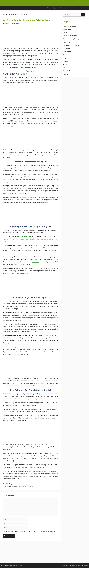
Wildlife (65, 74)
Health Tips (67, 42)
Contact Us (85, 565)
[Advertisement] (30, 36)
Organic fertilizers (49, 188)
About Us (72, 565)
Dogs (6, 483)
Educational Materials (70, 36)
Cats (65, 58)
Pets (9, 483)
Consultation (60, 7)
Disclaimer (78, 565)
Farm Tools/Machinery (70, 71)
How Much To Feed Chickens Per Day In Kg (16, 485)
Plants (65, 64)
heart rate (35, 262)
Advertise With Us (70, 7)
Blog (54, 7)
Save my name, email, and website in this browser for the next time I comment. (30, 531)
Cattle (65, 32)
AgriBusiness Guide (69, 26)
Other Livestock (68, 48)
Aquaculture (67, 29)
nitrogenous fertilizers (27, 186)
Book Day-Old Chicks (83, 7)
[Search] (83, 14)
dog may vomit (26, 236)
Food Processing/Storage (71, 39)
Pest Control (67, 52)
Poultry (65, 68)
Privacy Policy (65, 565)
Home (48, 7)
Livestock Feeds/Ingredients (72, 45)
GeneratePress (18, 565)
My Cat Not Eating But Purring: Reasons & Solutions (19, 486)
